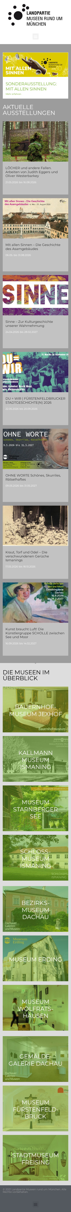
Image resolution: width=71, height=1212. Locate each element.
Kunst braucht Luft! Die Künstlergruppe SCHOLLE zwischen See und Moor (34, 633)
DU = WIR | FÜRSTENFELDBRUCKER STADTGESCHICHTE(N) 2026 (35, 401)
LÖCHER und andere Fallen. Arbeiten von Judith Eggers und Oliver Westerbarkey (31, 172)
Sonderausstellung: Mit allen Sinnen (31, 86)
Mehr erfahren (13, 94)
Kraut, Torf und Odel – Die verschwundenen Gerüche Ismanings (27, 556)
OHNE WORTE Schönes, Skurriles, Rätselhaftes (33, 477)
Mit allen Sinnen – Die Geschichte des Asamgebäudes (32, 247)
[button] (36, 36)
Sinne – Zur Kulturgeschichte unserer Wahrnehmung (29, 324)
